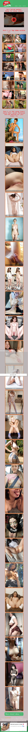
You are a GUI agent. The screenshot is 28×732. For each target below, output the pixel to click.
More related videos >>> (14, 714)
